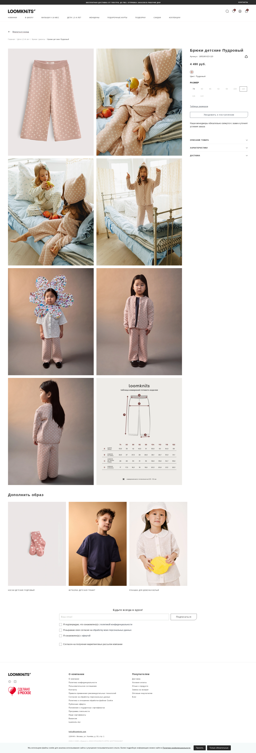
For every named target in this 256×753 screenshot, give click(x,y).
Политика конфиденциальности (83, 683)
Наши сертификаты (77, 715)
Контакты (73, 690)
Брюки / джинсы (38, 39)
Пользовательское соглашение (83, 686)
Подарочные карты (117, 18)
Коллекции (174, 18)
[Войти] (240, 11)
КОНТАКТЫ (243, 2)
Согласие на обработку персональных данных (89, 697)
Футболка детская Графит (82, 590)
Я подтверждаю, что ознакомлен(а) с (97, 624)
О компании (74, 679)
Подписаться (183, 617)
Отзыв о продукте (140, 686)
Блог (134, 697)
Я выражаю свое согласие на (97, 630)
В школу (29, 18)
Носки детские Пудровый (21, 590)
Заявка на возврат (140, 690)
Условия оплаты (139, 683)
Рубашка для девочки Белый (144, 590)
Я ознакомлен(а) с (76, 636)
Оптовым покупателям (142, 693)
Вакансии (73, 719)
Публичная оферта (77, 704)
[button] (219, 140)
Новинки (12, 18)
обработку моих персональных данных (112, 630)
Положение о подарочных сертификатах (87, 708)
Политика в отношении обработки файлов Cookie (91, 701)
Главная (11, 39)
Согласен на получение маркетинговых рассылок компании (92, 644)
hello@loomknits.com (77, 732)
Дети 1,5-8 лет (74, 18)
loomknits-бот (75, 722)
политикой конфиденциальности (116, 624)
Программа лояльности (79, 711)
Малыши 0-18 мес (50, 18)
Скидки (157, 18)
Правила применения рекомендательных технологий (92, 693)
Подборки (140, 18)
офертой (86, 636)
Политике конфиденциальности (176, 748)
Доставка (136, 679)
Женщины (94, 18)
